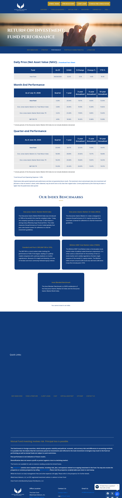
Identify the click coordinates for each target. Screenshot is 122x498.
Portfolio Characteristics (74, 50)
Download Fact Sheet (67, 62)
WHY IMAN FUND (16, 396)
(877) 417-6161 (44, 470)
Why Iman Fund (32, 50)
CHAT (55, 396)
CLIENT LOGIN (81, 4)
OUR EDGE (44, 9)
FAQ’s (106, 9)
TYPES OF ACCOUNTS (57, 9)
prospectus (16, 468)
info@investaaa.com (88, 492)
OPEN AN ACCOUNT (68, 4)
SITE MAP (80, 396)
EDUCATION (85, 9)
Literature (91, 50)
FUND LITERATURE (32, 396)
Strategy (44, 50)
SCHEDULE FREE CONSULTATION (99, 4)
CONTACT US (97, 9)
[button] (47, 9)
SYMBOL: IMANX (54, 4)
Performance (56, 50)
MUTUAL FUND (72, 9)
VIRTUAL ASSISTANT (67, 396)
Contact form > (63, 492)
